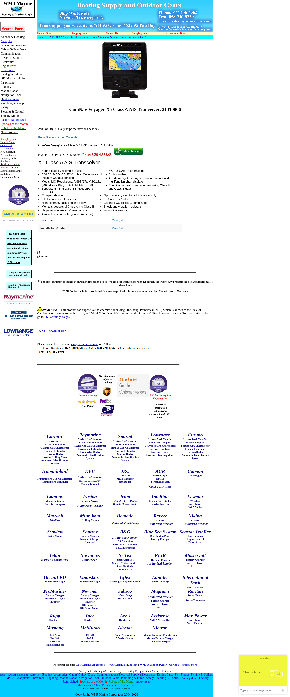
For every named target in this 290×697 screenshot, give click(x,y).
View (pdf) (118, 220)
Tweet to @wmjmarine (51, 330)
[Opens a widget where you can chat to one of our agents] (263, 674)
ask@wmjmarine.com (84, 344)
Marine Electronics (162, 671)
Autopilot (35, 674)
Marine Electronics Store (183, 664)
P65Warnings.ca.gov (57, 317)
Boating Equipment (136, 671)
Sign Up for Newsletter (18, 213)
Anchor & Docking (18, 674)
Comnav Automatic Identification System (122, 36)
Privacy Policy (110, 684)
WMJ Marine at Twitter (153, 664)
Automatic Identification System (80, 36)
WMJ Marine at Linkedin (123, 664)
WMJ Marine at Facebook (91, 664)
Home (41, 36)
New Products (143, 681)
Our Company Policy (89, 684)
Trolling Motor (189, 678)
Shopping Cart (127, 684)
